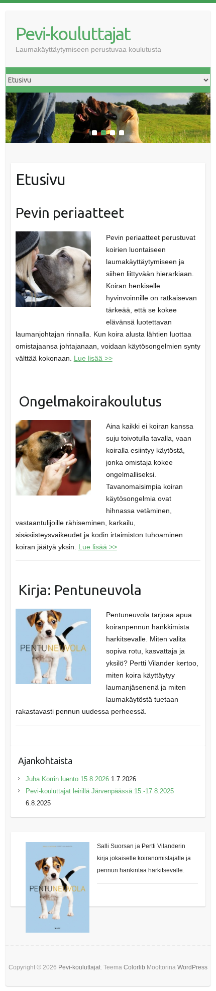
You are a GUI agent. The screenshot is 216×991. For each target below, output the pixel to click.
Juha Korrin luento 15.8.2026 (67, 779)
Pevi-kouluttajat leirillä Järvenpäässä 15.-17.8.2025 (100, 791)
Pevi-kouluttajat (73, 33)
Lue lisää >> (93, 358)
